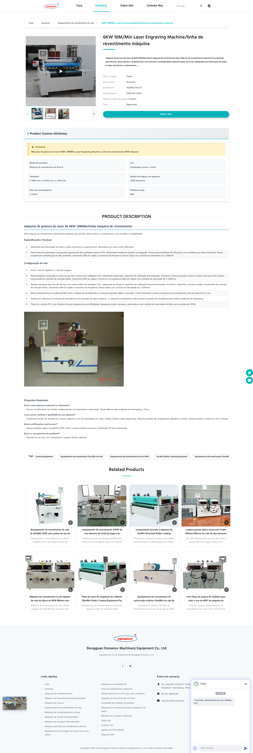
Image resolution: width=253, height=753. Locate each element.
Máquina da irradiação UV (114, 684)
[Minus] (245, 684)
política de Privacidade (112, 730)
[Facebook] (123, 666)
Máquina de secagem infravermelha (62, 722)
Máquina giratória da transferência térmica (65, 726)
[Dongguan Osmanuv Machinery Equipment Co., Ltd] (52, 6)
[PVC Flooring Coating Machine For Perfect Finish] (61, 71)
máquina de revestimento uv (59, 694)
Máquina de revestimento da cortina (62, 712)
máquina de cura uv (54, 703)
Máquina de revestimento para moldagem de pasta (123, 709)
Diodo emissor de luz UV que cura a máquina (123, 694)
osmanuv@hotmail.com (172, 701)
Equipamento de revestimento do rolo (76, 23)
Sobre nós (127, 6)
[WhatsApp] (130, 666)
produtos (101, 6)
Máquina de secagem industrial (116, 716)
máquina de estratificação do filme (118, 698)
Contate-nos (155, 6)
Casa (79, 6)
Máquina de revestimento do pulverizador (65, 698)
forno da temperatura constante (116, 689)
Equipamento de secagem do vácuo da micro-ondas (67, 733)
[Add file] (195, 748)
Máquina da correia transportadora (61, 717)
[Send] (245, 748)
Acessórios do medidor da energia (117, 703)
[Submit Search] (201, 6)
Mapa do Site (107, 735)
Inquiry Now (166, 114)
